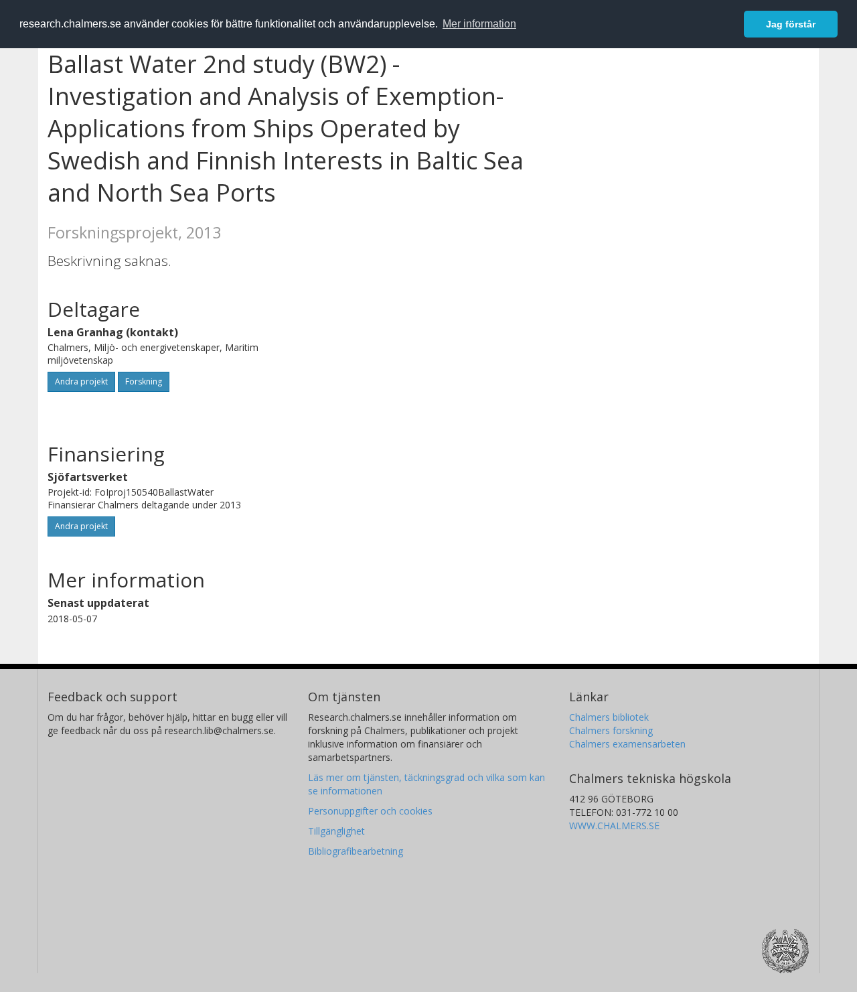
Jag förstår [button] (790, 24)
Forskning (143, 381)
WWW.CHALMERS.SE (614, 825)
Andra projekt (81, 381)
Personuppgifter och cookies (370, 810)
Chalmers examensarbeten (627, 743)
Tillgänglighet (336, 831)
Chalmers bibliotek (609, 717)
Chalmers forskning (611, 730)
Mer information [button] (479, 23)
